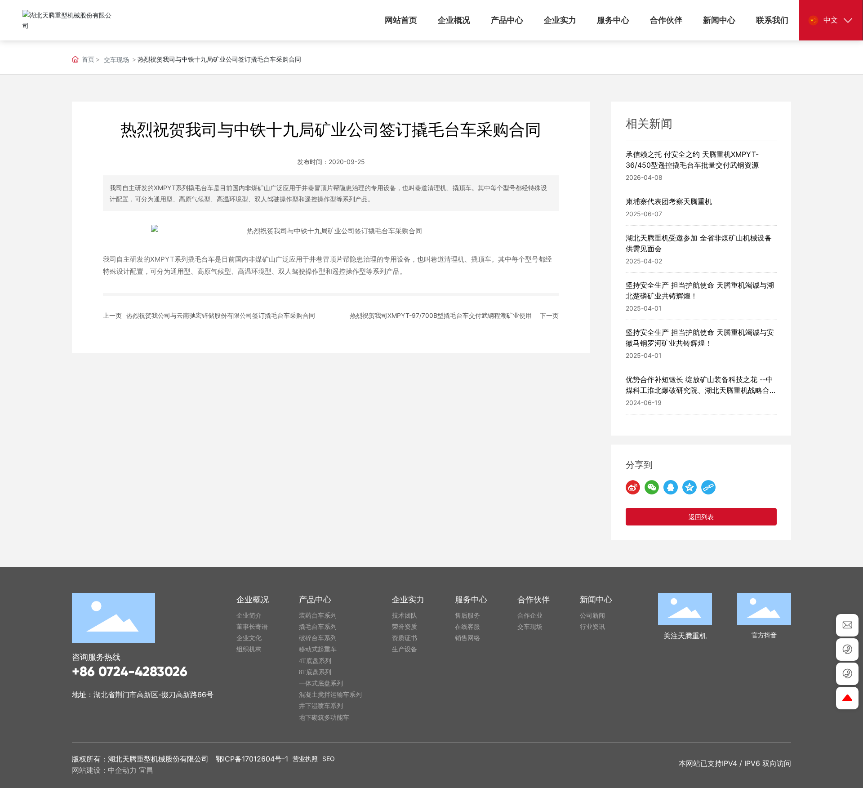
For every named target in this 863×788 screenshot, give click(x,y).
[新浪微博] (633, 487)
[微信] (652, 487)
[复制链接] (708, 487)
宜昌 (146, 770)
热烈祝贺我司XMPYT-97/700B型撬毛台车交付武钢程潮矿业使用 (441, 315)
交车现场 (116, 59)
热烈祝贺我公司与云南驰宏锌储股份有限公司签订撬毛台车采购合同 (220, 315)
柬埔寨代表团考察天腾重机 (669, 201)
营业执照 (305, 758)
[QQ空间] (689, 487)
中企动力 (122, 770)
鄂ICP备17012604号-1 (252, 758)
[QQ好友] (670, 487)
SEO (328, 758)
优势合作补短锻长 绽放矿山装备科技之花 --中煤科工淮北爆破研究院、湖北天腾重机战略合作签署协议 (701, 390)
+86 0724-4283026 (129, 671)
